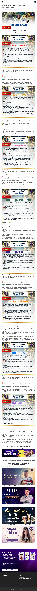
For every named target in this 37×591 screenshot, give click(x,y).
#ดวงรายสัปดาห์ (16, 9)
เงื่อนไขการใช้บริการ (12, 589)
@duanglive (24, 579)
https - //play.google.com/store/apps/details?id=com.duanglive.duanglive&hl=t (20, 464)
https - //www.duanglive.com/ (20, 448)
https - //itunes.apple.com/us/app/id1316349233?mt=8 (19, 461)
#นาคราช (6, 9)
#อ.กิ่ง (3, 9)
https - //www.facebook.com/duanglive (23, 446)
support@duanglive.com (27, 578)
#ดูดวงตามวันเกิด (10, 9)
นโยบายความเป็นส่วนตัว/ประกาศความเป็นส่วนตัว (21, 589)
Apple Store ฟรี (6, 569)
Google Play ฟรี (15, 569)
